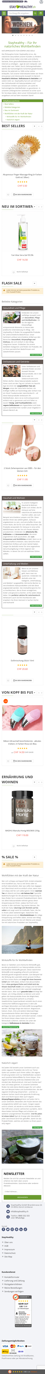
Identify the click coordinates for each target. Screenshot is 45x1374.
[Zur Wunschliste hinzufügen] (8, 194)
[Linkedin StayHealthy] (21, 1229)
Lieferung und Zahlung (14, 1280)
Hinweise (34, 1372)
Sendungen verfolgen (14, 1291)
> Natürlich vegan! (12, 119)
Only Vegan (37, 1127)
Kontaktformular (11, 1277)
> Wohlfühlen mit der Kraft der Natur (17, 113)
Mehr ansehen (35, 355)
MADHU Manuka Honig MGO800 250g (22, 830)
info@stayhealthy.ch (19, 1211)
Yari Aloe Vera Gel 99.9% (22, 255)
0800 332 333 (24, 1215)
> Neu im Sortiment (11, 110)
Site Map (8, 1256)
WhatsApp (19, 1218)
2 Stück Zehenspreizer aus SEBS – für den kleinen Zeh (22, 469)
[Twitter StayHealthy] (8, 1229)
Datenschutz (10, 1253)
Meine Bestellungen (13, 1287)
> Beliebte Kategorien (11, 107)
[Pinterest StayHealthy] (16, 1229)
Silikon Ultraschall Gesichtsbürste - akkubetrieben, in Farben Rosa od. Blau (22, 742)
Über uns (8, 1242)
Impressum (9, 1249)
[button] (12, 35)
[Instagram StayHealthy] (12, 1229)
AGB (6, 1245)
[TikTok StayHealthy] (25, 1229)
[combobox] (23, 13)
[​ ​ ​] (4, 13)
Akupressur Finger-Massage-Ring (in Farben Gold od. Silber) (22, 176)
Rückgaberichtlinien (13, 1284)
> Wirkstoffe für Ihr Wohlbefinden (18, 116)
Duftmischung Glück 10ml (22, 660)
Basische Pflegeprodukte (10, 1027)
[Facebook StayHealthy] (3, 1229)
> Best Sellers (8, 104)
